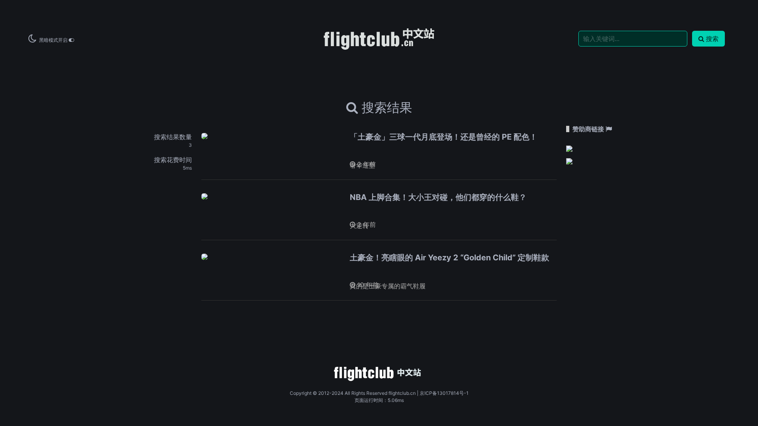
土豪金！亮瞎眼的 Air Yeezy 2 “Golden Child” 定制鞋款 (449, 257)
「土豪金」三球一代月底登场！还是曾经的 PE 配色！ (443, 137)
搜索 (712, 39)
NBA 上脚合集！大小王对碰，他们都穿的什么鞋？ (438, 197)
